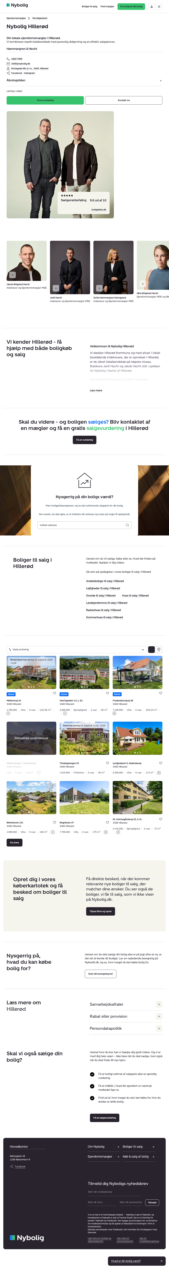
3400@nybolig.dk (20, 63)
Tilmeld (152, 1202)
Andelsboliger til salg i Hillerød (105, 581)
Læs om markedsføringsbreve (149, 1239)
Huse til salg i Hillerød (135, 595)
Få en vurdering (45, 100)
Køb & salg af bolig (136, 1156)
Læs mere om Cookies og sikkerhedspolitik (99, 1239)
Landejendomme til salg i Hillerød (106, 602)
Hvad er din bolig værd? (126, 1261)
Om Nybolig (96, 1146)
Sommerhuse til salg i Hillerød (104, 617)
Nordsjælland (40, 18)
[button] (96, 390)
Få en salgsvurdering (104, 1117)
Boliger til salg (132, 1146)
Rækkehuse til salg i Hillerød (103, 610)
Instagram (29, 73)
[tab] (29, 687)
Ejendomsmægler (16, 18)
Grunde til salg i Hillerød (101, 595)
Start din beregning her (100, 973)
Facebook (16, 73)
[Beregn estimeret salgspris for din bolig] (127, 525)
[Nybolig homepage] (27, 1238)
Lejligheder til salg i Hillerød (103, 588)
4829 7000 (16, 59)
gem (54, 693)
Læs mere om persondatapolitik (125, 1239)
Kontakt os (124, 100)
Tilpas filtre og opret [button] (101, 911)
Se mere (14, 842)
